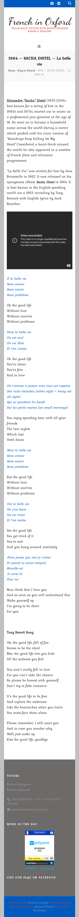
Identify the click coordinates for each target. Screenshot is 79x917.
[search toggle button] (69, 3)
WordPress (39, 910)
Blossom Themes (44, 906)
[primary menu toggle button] (40, 46)
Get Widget (30, 868)
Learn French (47, 868)
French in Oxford (39, 21)
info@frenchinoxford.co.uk (29, 809)
